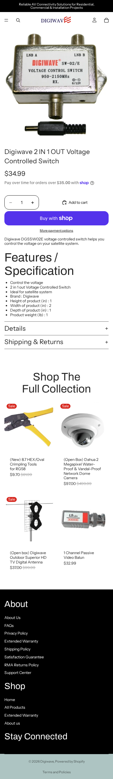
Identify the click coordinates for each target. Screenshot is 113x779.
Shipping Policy (17, 649)
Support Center (17, 672)
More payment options (56, 230)
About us (12, 723)
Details (15, 328)
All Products (14, 707)
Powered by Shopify (70, 761)
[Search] (18, 20)
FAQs (9, 625)
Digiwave (47, 761)
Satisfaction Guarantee (24, 656)
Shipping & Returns (33, 342)
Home (9, 699)
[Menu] (6, 20)
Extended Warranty (21, 641)
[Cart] (106, 20)
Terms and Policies (57, 772)
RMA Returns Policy (21, 664)
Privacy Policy (16, 633)
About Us (12, 617)
